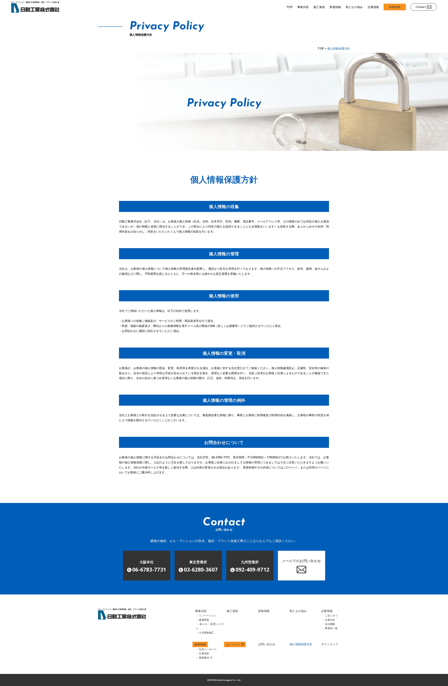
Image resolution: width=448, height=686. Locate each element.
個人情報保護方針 (301, 644)
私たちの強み (354, 7)
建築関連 (204, 619)
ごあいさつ (331, 615)
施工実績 (319, 7)
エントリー (233, 644)
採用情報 (394, 7)
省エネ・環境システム (210, 626)
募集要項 (204, 657)
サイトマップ (329, 644)
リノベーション (207, 615)
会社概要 (330, 624)
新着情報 (335, 7)
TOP (289, 7)
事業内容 (303, 7)
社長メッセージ (207, 649)
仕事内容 (204, 653)
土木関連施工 (206, 632)
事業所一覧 (331, 628)
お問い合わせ (266, 644)
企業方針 (330, 619)
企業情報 (373, 7)
